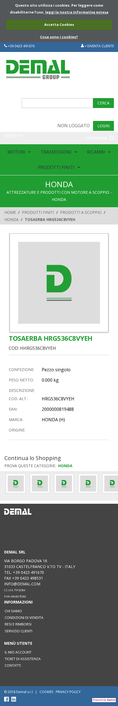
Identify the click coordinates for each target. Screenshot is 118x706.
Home (10, 212)
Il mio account (18, 652)
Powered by (104, 700)
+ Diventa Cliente (99, 46)
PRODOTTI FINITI (56, 167)
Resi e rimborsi (18, 624)
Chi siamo (13, 611)
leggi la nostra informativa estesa (76, 12)
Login (103, 125)
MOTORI (16, 152)
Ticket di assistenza (23, 659)
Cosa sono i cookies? (59, 36)
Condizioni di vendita (24, 617)
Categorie (13, 135)
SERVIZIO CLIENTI (18, 631)
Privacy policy (68, 692)
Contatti (13, 665)
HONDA (11, 219)
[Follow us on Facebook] (7, 700)
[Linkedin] (13, 700)
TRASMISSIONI (56, 152)
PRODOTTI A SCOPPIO (81, 212)
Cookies (46, 692)
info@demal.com (22, 583)
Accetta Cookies (59, 24)
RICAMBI (96, 152)
